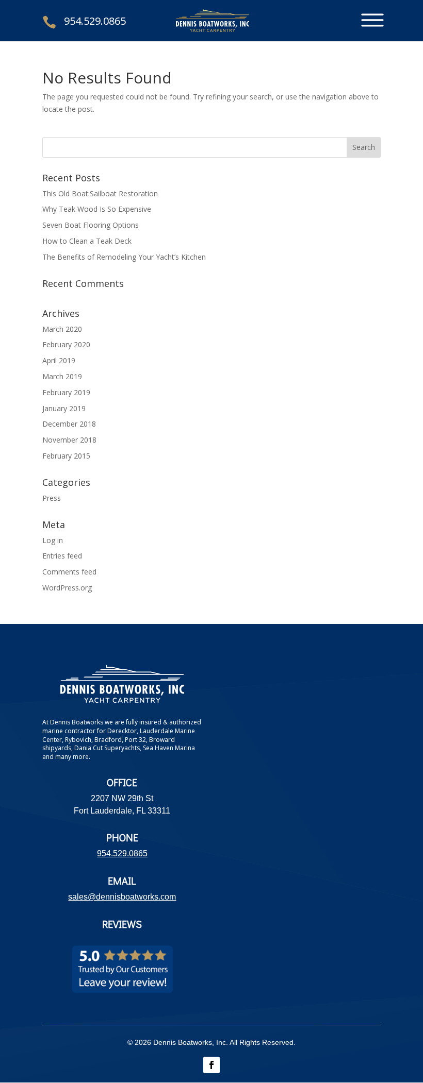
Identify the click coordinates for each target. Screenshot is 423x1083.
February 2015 (66, 456)
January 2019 (64, 408)
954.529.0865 (95, 21)
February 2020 (66, 344)
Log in (52, 540)
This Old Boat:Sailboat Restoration (100, 193)
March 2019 (62, 376)
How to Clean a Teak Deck (87, 241)
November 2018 (69, 440)
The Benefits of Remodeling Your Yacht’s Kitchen (124, 257)
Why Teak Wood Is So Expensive (96, 209)
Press (51, 498)
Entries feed (62, 556)
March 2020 (62, 329)
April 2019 (58, 360)
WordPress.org (67, 588)
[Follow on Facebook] (211, 1065)
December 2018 (69, 424)
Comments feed (69, 572)
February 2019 (66, 392)
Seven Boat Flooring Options (90, 225)
